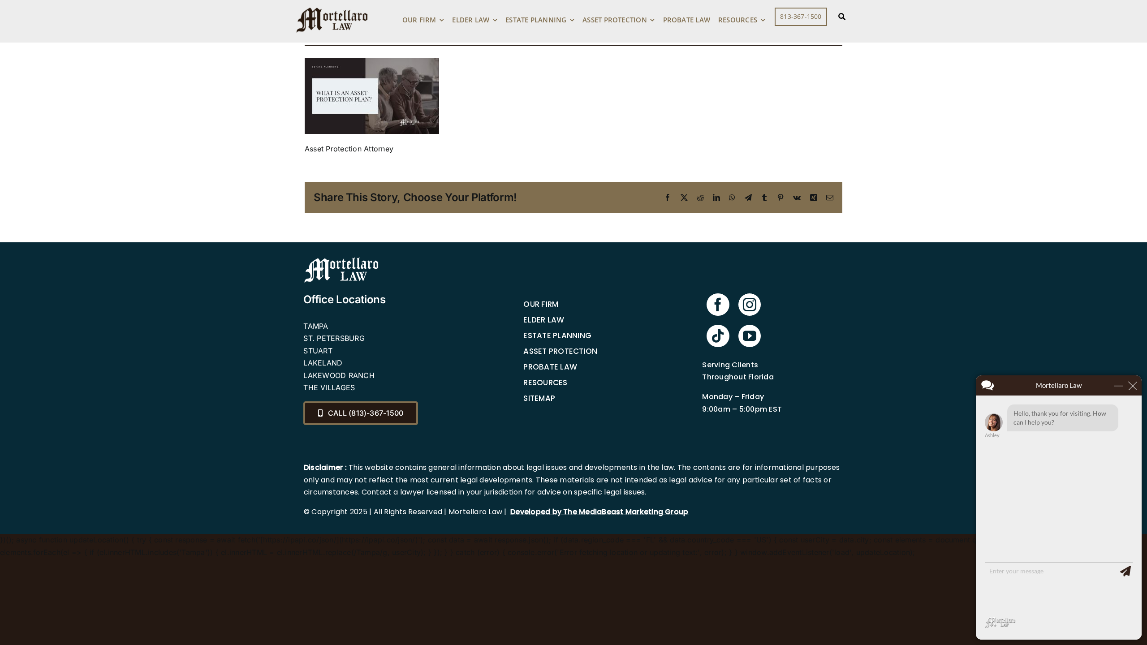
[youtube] (749, 336)
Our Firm (540, 304)
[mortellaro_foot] (341, 259)
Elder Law (543, 319)
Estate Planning (557, 335)
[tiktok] (718, 336)
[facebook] (718, 304)
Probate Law (550, 366)
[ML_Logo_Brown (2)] (332, 5)
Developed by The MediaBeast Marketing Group (599, 512)
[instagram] (749, 304)
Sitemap (539, 398)
